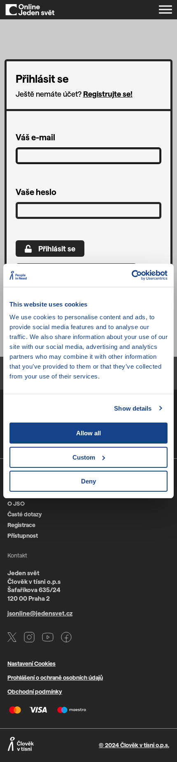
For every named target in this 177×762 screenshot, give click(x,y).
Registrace (21, 524)
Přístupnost (22, 535)
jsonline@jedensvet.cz (39, 613)
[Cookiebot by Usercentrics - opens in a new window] (131, 275)
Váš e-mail (35, 137)
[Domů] (30, 9)
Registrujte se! (108, 93)
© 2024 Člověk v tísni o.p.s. (134, 744)
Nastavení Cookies (31, 663)
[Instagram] (29, 638)
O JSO (16, 503)
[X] (11, 638)
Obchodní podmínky (34, 691)
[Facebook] (66, 638)
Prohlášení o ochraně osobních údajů (55, 677)
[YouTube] (48, 638)
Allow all (88, 433)
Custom (83, 457)
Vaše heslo (36, 192)
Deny (88, 481)
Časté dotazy (24, 514)
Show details (132, 408)
